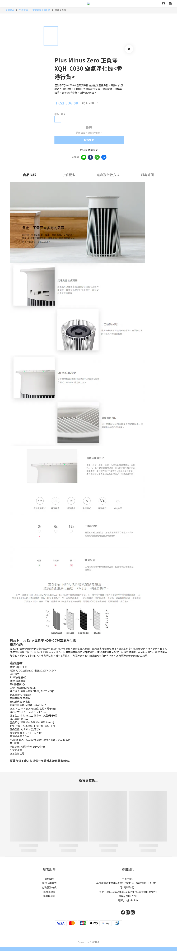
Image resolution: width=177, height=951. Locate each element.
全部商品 (10, 9)
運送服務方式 (49, 883)
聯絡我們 (89, 139)
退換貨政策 (49, 891)
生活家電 (23, 9)
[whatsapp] (97, 157)
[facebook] (90, 157)
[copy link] (103, 157)
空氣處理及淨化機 (41, 9)
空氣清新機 (60, 9)
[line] (83, 157)
